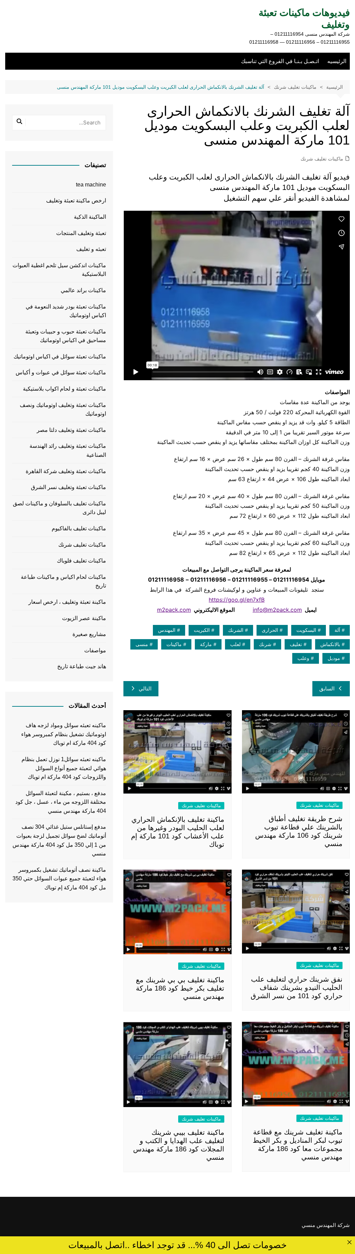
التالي (145, 688)
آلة (337, 630)
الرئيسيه (336, 61)
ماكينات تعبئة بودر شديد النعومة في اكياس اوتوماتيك (66, 311)
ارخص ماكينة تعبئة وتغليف (76, 200)
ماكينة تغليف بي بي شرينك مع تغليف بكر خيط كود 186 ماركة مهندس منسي (180, 988)
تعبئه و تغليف (91, 249)
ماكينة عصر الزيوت (84, 618)
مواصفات (95, 650)
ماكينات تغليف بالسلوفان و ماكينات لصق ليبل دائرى (59, 507)
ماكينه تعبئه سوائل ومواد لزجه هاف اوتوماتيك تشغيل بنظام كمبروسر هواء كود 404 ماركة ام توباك (63, 734)
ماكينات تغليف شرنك (322, 159)
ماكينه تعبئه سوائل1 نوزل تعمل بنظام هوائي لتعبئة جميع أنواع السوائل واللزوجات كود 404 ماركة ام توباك (63, 768)
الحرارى (270, 630)
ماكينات (174, 644)
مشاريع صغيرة (89, 634)
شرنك (265, 644)
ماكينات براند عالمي (83, 290)
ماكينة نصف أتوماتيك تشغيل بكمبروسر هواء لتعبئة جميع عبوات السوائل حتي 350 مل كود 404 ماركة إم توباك (59, 878)
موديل (334, 658)
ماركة (206, 644)
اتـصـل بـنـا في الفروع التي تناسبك (280, 61)
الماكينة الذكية (90, 217)
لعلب (235, 644)
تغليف (296, 644)
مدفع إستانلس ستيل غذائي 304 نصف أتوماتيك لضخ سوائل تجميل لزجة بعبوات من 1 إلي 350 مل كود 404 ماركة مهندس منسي (59, 840)
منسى (142, 644)
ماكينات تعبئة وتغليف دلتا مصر (71, 430)
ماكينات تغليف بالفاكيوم (79, 528)
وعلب (303, 658)
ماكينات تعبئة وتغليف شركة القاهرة (66, 471)
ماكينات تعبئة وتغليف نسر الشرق (68, 487)
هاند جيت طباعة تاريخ (81, 666)
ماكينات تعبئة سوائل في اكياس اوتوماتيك (60, 356)
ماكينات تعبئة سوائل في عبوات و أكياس (61, 372)
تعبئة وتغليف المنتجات (81, 233)
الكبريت (202, 630)
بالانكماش (330, 644)
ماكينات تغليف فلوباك (81, 561)
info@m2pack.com (277, 609)
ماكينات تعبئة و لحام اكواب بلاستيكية (64, 389)
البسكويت (306, 630)
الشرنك (235, 630)
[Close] (349, 1242)
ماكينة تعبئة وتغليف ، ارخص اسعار (67, 602)
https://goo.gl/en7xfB (237, 599)
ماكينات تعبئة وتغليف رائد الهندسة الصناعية (67, 450)
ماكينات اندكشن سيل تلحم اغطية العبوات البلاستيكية (59, 269)
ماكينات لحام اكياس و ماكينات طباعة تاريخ (63, 581)
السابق (327, 688)
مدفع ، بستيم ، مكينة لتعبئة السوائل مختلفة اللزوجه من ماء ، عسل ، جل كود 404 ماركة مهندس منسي (60, 802)
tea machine (91, 185)
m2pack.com (174, 609)
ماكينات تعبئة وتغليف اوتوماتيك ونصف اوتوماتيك (63, 409)
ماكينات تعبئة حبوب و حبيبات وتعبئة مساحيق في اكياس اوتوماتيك (65, 336)
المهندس (166, 630)
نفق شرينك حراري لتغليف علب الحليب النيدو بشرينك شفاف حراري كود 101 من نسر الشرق (297, 987)
